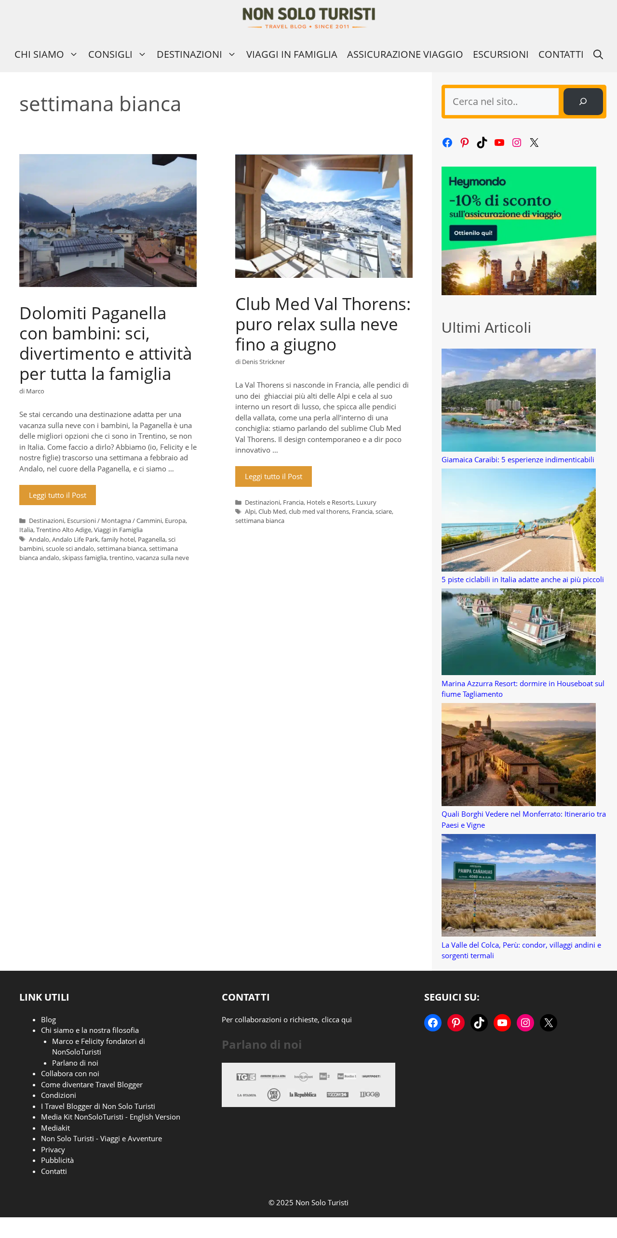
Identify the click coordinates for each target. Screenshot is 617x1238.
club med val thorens (319, 511)
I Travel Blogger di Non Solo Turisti (98, 1106)
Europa (175, 520)
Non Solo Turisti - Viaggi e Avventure (101, 1138)
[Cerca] (583, 101)
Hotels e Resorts (330, 502)
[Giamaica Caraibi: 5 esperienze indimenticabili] (519, 401)
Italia (26, 529)
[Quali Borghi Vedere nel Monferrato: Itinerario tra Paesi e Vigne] (519, 755)
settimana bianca (121, 548)
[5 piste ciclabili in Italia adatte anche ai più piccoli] (519, 521)
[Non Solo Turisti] (308, 18)
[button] (598, 54)
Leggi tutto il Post (57, 495)
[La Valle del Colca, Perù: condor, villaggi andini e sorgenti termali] (519, 886)
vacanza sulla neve (162, 557)
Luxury (366, 502)
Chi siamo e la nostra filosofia (90, 1030)
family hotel (118, 539)
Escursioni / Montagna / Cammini (114, 520)
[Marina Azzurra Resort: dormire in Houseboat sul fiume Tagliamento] (519, 633)
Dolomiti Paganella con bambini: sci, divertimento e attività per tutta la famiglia (105, 343)
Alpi (250, 511)
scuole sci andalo (70, 548)
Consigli (110, 54)
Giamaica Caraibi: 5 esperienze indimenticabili (518, 459)
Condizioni (58, 1095)
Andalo (39, 539)
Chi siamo (39, 54)
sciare (384, 511)
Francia (293, 502)
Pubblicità (57, 1160)
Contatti (561, 54)
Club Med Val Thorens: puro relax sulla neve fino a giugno (323, 323)
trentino (121, 557)
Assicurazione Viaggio (405, 54)
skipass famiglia (84, 557)
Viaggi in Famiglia (291, 54)
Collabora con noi (70, 1073)
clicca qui (337, 1019)
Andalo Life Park (75, 539)
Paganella (151, 539)
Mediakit (55, 1128)
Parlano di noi (75, 1063)
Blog (48, 1019)
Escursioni (501, 54)
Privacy (53, 1149)
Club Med (272, 511)
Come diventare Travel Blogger (92, 1084)
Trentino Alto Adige (63, 529)
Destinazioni (189, 54)
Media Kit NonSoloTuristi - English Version (110, 1116)
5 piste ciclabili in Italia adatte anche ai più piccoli (523, 579)
